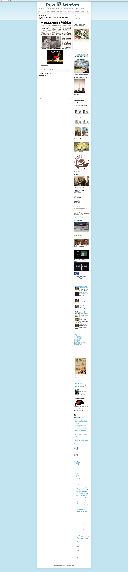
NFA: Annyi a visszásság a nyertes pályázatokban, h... (80, 535)
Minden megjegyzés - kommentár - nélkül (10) (82, 479)
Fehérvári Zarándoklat (67, 11)
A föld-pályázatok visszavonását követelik (53, 67)
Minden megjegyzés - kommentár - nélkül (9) (82, 504)
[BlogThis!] (50, 69)
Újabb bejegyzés (42, 98)
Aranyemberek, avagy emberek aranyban (81, 478)
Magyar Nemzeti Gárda (78, 337)
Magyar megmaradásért (78, 336)
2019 (76, 453)
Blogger (76, 565)
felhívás (80, 282)
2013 (76, 460)
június (77, 550)
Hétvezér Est (47, 11)
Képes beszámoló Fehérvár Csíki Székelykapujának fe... (80, 470)
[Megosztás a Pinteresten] (53, 69)
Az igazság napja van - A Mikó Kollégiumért (81, 542)
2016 (76, 456)
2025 (76, 446)
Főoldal (55, 98)
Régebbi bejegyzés (68, 98)
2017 (76, 455)
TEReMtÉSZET (77, 389)
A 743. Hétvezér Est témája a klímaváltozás (81, 428)
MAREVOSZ (76, 341)
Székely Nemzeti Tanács (78, 343)
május (77, 551)
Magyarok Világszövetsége (78, 340)
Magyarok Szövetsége (78, 339)
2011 (76, 557)
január (77, 556)
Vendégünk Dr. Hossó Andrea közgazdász (80, 419)
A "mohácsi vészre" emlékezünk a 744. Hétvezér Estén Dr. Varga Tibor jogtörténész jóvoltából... (81, 421)
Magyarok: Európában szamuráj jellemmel (81, 539)
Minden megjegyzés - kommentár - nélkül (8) (82, 508)
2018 (76, 454)
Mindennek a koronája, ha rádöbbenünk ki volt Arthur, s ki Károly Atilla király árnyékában (81, 430)
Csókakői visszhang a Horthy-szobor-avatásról (82, 538)
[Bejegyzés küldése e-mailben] (47, 69)
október (77, 464)
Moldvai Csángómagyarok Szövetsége (80, 342)
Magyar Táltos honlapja (78, 338)
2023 (76, 448)
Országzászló (53, 11)
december (77, 462)
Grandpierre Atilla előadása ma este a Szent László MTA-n (83, 324)
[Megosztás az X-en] (51, 69)
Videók (75, 379)
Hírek (39, 11)
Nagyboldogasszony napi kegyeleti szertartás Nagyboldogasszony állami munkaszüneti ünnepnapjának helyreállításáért (84, 312)
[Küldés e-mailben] (49, 69)
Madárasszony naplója (78, 383)
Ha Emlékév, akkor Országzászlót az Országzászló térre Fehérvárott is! (83, 293)
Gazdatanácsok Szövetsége (79, 333)
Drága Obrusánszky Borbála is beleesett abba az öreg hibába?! (83, 287)
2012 (76, 461)
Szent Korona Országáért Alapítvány (80, 344)
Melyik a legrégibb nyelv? (79, 471)
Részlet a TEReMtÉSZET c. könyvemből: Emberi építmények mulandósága (83, 391)
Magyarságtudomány (84, 11)
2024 (76, 447)
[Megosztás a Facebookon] (52, 69)
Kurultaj (76, 334)
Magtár (76, 335)
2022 (76, 449)
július (76, 549)
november (77, 463)
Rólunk (43, 11)
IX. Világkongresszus (76, 11)
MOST (81, 278)
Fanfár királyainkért (60, 11)
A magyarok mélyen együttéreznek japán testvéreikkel (83, 305)
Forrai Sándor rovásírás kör (78, 332)
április (77, 552)
